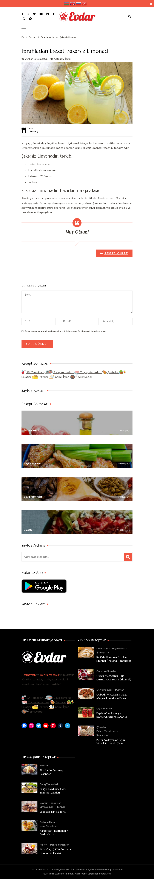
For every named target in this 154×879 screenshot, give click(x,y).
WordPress (80, 873)
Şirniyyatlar (84, 377)
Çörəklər (101, 727)
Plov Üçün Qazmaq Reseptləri (51, 771)
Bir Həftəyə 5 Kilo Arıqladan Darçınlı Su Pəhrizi (56, 851)
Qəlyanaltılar (47, 822)
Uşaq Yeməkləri (48, 826)
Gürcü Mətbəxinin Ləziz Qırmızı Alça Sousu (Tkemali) (113, 677)
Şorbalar (113, 372)
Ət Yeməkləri (35, 372)
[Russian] (78, 3)
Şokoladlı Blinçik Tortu (53, 811)
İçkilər (68, 59)
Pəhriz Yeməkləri (106, 731)
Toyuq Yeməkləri (90, 372)
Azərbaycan (29, 675)
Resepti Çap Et (116, 253)
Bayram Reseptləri (50, 803)
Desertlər (102, 648)
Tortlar (61, 807)
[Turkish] (84, 3)
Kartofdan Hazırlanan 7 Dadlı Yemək (54, 832)
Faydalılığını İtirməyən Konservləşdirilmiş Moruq (111, 714)
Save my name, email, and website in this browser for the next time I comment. (66, 331)
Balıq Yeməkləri (63, 372)
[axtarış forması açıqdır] (129, 16)
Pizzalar (43, 377)
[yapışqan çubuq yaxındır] (150, 4)
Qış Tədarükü (104, 708)
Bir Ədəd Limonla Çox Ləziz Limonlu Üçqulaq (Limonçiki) (113, 658)
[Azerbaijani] (66, 3)
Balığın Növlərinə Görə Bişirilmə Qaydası (53, 790)
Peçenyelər (118, 648)
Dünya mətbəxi (49, 675)
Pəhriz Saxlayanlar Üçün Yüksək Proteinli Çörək (110, 741)
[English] (72, 3)
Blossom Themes (63, 873)
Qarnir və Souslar (106, 671)
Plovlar (119, 690)
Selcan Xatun (41, 59)
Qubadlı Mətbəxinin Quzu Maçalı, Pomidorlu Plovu (111, 696)
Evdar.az (27, 148)
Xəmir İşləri (62, 377)
